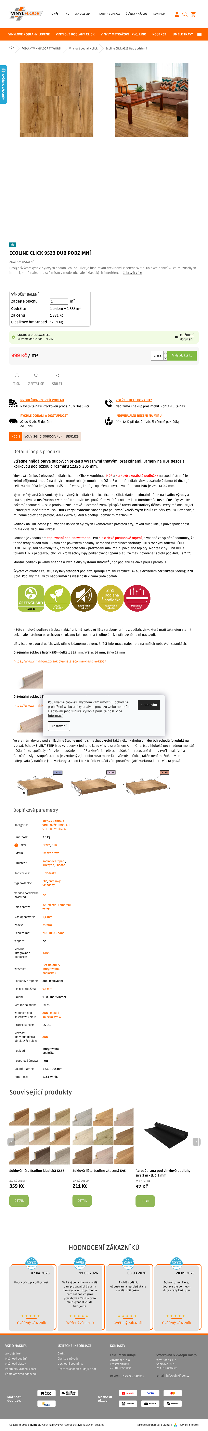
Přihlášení (178, 14)
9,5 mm (47, 989)
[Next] (197, 1142)
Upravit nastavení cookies (88, 1425)
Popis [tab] (15, 436)
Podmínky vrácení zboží (20, 1369)
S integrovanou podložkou (51, 969)
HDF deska (49, 873)
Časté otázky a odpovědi (21, 1374)
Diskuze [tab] (72, 436)
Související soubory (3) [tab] (43, 436)
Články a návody (136, 13)
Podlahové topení (53, 861)
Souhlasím (149, 705)
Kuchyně (48, 865)
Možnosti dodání (16, 1358)
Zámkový (55, 881)
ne (44, 895)
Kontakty (159, 13)
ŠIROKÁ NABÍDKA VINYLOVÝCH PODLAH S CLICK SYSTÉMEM (56, 825)
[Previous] (11, 1142)
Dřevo (46, 845)
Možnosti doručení (187, 337)
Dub (54, 845)
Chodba (60, 865)
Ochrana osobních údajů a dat (77, 1369)
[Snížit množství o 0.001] (165, 358)
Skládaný (48, 885)
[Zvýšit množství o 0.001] (165, 353)
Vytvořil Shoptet (189, 1425)
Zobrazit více (132, 273)
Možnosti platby (15, 1363)
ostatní (47, 925)
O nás (54, 13)
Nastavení (59, 726)
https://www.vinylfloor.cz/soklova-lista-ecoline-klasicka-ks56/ (59, 661)
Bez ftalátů (49, 965)
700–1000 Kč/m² (53, 933)
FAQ (67, 13)
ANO (45, 1037)
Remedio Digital (160, 1425)
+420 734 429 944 (132, 1375)
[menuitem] (29, 34)
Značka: (21, 262)
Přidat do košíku (182, 355)
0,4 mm (47, 917)
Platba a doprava (109, 13)
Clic (44, 881)
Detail (19, 1201)
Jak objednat (83, 13)
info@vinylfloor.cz (178, 1375)
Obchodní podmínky (70, 1363)
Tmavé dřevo (50, 853)
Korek (46, 953)
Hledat (186, 14)
